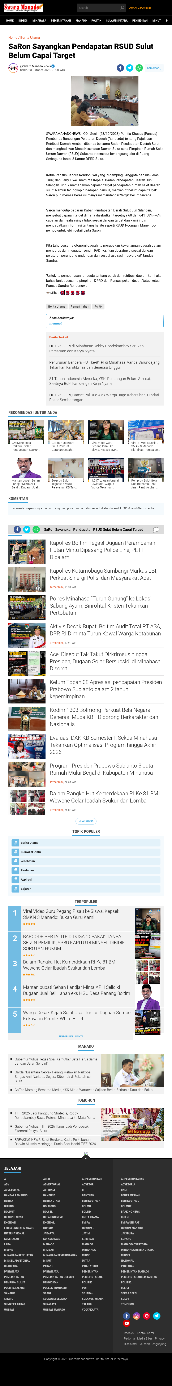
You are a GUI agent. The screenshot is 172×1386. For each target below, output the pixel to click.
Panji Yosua (90, 1266)
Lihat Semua (86, 821)
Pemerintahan (61, 20)
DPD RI (125, 1217)
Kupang (126, 1238)
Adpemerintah (92, 1179)
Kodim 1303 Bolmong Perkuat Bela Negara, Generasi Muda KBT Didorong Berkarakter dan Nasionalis (104, 717)
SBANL (47, 1293)
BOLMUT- (9, 1211)
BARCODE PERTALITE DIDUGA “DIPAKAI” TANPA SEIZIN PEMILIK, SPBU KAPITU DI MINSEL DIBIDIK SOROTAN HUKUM (74, 942)
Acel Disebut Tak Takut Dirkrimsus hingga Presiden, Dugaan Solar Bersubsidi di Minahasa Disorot (105, 661)
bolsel (48, 1211)
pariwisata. (51, 1271)
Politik (96, 20)
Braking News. (14, 1217)
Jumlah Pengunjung (153, 1344)
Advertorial (51, 1184)
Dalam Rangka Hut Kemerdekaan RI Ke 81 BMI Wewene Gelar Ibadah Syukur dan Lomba (105, 797)
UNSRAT (9, 1309)
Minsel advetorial (17, 1260)
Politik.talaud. (14, 1287)
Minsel (126, 1255)
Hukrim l (88, 1228)
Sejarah (26, 888)
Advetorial (12, 1189)
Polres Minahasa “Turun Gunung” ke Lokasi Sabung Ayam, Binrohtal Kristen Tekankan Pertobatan (100, 605)
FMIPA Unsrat (130, 1222)
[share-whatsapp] (139, 68)
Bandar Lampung (15, 1195)
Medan (8, 1249)
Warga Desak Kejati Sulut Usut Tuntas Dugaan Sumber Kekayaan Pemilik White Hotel (77, 1015)
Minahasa (39, 20)
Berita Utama (56, 306)
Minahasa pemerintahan (60, 1255)
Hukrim (48, 1228)
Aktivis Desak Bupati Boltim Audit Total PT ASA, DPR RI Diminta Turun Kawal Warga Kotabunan (105, 630)
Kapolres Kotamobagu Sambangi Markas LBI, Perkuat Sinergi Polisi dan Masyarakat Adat (103, 574)
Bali (124, 1189)
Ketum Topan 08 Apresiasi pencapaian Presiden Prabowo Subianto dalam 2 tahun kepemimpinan (106, 689)
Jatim (86, 1233)
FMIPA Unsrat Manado (19, 1228)
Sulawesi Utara (117, 20)
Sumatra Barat (14, 1304)
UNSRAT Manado (54, 1309)
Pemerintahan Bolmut (58, 1277)
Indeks (23, 20)
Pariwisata (11, 1271)
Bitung (9, 1206)
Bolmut (126, 1206)
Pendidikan (140, 20)
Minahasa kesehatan (18, 1255)
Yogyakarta (90, 1309)
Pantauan (27, 870)
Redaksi (129, 1333)
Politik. (126, 1282)
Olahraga (11, 1266)
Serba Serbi (129, 1293)
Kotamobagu (51, 1238)
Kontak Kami (145, 1333)
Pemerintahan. (92, 1277)
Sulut (125, 1298)
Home (10, 20)
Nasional (127, 1260)
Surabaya (49, 1304)
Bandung (49, 1195)
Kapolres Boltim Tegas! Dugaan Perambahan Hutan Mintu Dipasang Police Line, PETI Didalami (102, 550)
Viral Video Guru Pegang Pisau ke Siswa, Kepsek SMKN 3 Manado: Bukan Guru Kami (71, 914)
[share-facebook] (120, 68)
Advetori (88, 1184)
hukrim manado (132, 1228)
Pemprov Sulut (14, 1282)
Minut (156, 20)
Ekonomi (10, 1222)
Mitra (86, 1260)
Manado (81, 20)
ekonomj (49, 1222)
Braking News (130, 1211)
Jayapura (127, 1233)
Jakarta (49, 1233)
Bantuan (88, 1195)
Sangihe (9, 1293)
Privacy (160, 1338)
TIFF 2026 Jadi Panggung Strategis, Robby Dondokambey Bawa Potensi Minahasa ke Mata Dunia (55, 1115)
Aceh (46, 1179)
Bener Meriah (130, 1195)
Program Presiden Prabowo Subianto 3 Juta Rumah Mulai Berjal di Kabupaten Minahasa (101, 769)
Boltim (86, 1211)
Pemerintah (90, 1271)
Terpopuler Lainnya (71, 1036)
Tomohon (127, 1304)
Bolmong (49, 1206)
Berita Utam (51, 1200)
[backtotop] (86, 1159)
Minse (86, 1255)
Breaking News (53, 1217)
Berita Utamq (130, 1200)
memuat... (57, 323)
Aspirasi (26, 879)
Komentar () (154, 68)
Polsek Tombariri (55, 1287)
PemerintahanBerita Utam (139, 1277)
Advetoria (128, 1184)
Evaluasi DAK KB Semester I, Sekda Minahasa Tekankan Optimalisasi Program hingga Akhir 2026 (103, 745)
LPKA (7, 1244)
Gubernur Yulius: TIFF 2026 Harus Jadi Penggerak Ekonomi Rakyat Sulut (52, 1129)
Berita (8, 1200)
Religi (125, 1287)
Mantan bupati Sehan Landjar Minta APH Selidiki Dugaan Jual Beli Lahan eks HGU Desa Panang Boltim (76, 990)
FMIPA (86, 1222)
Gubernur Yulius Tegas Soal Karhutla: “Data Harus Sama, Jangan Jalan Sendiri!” (56, 1061)
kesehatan (28, 861)
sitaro (8, 1298)
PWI (84, 1287)
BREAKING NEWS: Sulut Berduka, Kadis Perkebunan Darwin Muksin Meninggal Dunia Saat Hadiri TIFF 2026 (55, 1142)
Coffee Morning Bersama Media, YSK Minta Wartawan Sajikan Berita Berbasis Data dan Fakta (84, 1090)
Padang (48, 1266)
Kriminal (88, 1238)
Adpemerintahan (132, 1179)
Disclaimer (130, 1344)
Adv (6, 1184)
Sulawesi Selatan (55, 1298)
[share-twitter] (129, 68)
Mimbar (48, 1249)
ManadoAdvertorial (135, 1244)
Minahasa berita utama (137, 1249)
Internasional (14, 1233)
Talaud (87, 1304)
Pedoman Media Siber (138, 1338)
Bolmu (86, 1206)
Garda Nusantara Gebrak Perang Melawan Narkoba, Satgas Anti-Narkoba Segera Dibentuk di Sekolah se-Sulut (53, 1076)
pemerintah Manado (135, 1271)
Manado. (88, 1244)
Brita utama (90, 1217)
